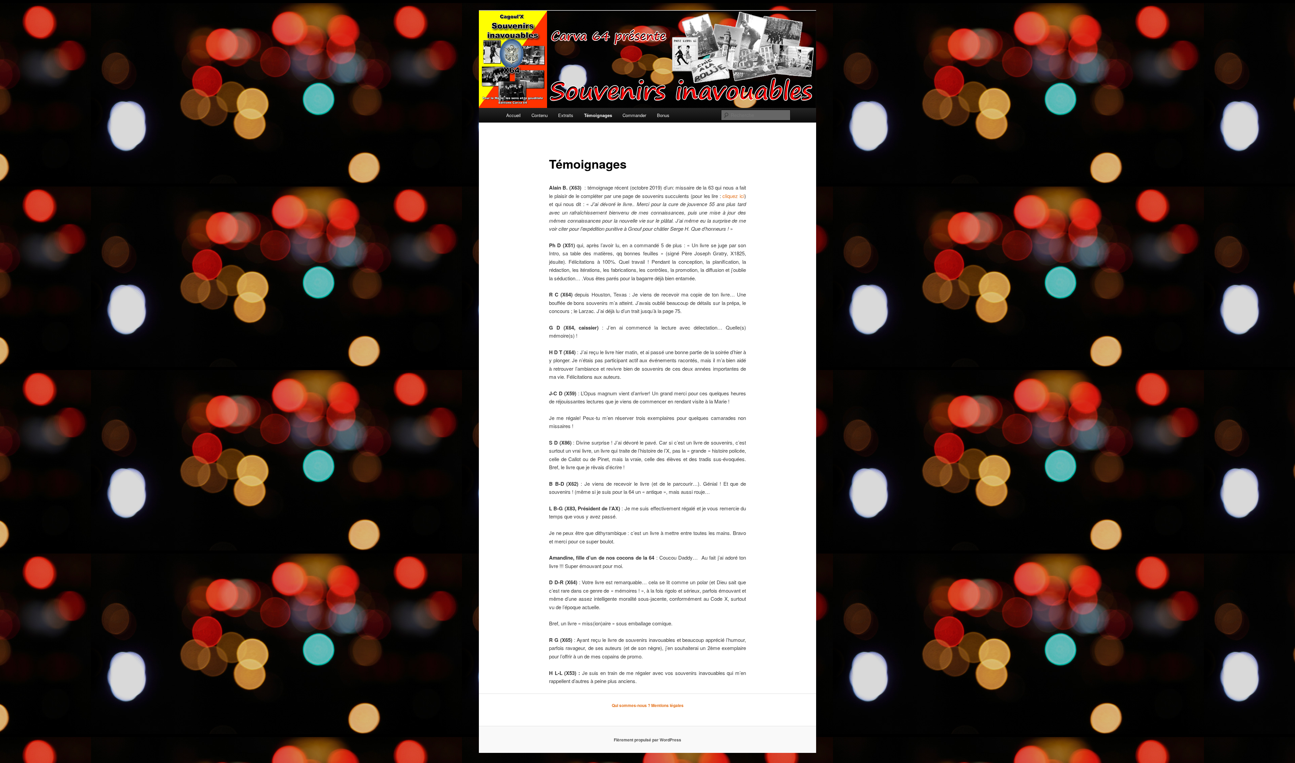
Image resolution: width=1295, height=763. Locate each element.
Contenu (539, 115)
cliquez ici (733, 195)
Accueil (513, 115)
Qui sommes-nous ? (631, 705)
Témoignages (598, 115)
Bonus (663, 115)
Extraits (565, 115)
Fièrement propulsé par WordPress (647, 740)
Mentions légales (667, 705)
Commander (634, 115)
